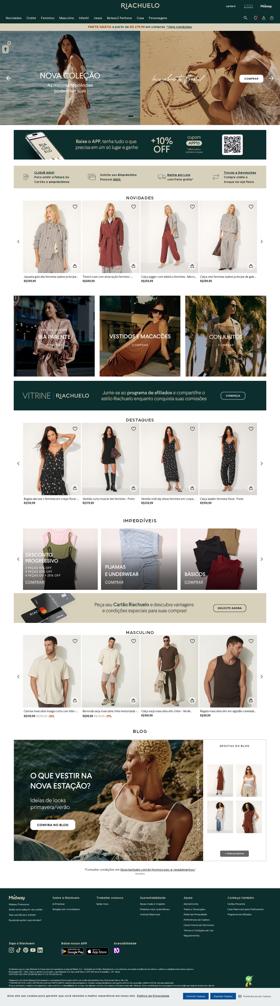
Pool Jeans (136, 116)
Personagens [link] (158, 18)
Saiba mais (102, 903)
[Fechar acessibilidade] (9, 43)
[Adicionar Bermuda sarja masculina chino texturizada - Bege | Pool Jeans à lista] (134, 641)
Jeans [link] (98, 18)
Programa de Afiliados (240, 914)
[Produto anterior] (18, 241)
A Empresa (58, 903)
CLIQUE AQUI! (44, 172)
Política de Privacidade (153, 995)
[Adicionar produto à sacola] (74, 266)
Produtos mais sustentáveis (155, 909)
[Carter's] (231, 6)
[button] (255, 996)
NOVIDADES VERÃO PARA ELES (157, 116)
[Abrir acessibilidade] (5, 49)
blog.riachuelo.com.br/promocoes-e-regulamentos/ (158, 869)
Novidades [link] (14, 18)
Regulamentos (191, 935)
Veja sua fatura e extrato (22, 914)
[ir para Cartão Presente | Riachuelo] (140, 395)
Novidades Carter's (145, 116)
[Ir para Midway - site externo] (140, 608)
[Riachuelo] (140, 6)
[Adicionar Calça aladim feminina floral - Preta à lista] (251, 429)
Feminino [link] (47, 18)
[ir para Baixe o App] (140, 145)
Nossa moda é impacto (152, 903)
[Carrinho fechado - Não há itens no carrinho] (272, 18)
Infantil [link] (84, 18)
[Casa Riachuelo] (248, 6)
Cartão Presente (236, 903)
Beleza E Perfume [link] (119, 18)
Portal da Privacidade (195, 914)
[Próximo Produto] (261, 559)
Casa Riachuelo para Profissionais (246, 909)
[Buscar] (245, 18)
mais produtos (235, 853)
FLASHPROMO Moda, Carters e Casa (122, 116)
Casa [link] (140, 18)
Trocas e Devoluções (194, 909)
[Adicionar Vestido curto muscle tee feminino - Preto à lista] (134, 429)
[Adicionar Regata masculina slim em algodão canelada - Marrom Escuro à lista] (251, 641)
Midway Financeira (19, 904)
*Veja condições (179, 26)
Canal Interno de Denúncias (199, 925)
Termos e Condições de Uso (198, 930)
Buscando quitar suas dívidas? (25, 920)
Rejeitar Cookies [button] (223, 996)
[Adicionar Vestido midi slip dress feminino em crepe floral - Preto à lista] (192, 429)
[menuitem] (14, 18)
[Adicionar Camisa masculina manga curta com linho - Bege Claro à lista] (75, 641)
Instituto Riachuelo (150, 914)
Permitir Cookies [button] (196, 996)
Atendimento (191, 903)
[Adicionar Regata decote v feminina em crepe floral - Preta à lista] (75, 429)
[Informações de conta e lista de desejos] (264, 18)
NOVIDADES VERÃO (129, 116)
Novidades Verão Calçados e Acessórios (151, 116)
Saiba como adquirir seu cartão (25, 909)
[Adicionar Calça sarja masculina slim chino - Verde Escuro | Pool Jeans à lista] (192, 641)
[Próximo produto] (261, 241)
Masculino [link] (66, 18)
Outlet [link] (31, 18)
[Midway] (266, 6)
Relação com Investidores (66, 909)
